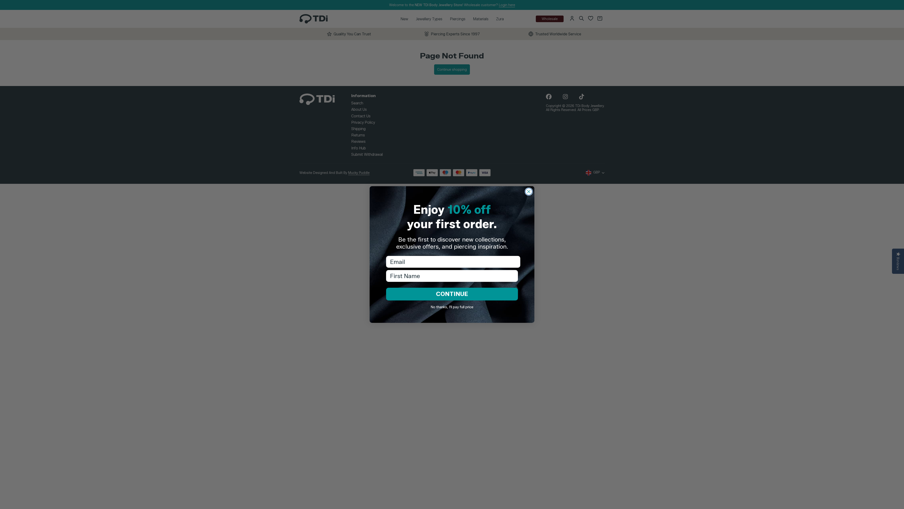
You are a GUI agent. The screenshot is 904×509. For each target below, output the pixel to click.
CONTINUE (452, 293)
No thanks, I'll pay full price (452, 307)
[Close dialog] (528, 191)
